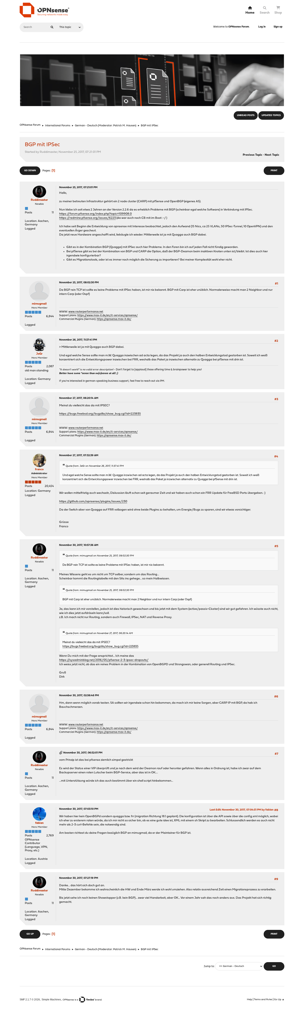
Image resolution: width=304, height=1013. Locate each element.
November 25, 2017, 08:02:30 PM (79, 282)
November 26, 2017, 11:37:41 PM (78, 339)
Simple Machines (51, 999)
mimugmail (39, 303)
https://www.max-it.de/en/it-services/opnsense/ (107, 315)
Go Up (30, 934)
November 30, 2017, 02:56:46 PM (79, 695)
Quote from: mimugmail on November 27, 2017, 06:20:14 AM (99, 633)
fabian (39, 823)
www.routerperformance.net (85, 311)
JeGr (39, 353)
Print (274, 171)
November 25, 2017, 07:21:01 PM (78, 187)
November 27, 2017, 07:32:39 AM (78, 455)
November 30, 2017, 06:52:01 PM (82, 752)
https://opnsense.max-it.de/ (114, 319)
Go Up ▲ (279, 999)
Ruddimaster (39, 200)
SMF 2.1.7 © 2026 (30, 999)
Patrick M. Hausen (124, 125)
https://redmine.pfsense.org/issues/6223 (87, 218)
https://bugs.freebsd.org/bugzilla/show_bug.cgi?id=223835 (100, 413)
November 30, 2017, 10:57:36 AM (78, 545)
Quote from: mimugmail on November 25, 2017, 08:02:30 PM (100, 556)
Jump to (209, 966)
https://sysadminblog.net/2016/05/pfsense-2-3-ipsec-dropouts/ (103, 660)
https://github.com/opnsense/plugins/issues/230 (93, 501)
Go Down (30, 171)
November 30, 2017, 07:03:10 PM (78, 809)
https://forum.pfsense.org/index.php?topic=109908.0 (95, 213)
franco (39, 469)
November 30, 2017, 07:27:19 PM (78, 878)
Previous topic (252, 155)
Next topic (272, 155)
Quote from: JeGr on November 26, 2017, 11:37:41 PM (95, 466)
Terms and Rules (263, 999)
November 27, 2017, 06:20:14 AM (78, 398)
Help (249, 999)
